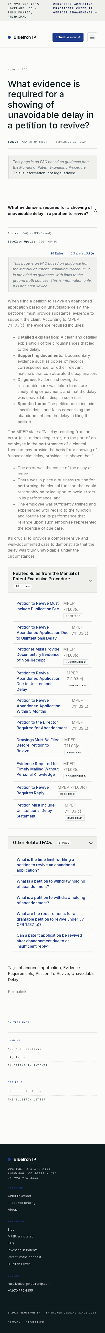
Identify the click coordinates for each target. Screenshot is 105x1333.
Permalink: (17, 991)
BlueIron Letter (19, 1264)
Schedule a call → (68, 37)
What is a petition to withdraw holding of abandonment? (51, 884)
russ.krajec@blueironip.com (29, 1283)
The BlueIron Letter (26, 1099)
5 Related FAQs (82, 253)
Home (11, 69)
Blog (11, 1229)
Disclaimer (35, 1322)
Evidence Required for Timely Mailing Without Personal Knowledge (38, 769)
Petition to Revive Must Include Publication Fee (38, 606)
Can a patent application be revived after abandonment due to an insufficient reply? (49, 941)
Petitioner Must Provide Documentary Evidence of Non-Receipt (38, 654)
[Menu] (92, 37)
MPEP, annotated (20, 1236)
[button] (52, 211)
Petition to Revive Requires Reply (33, 790)
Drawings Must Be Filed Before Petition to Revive (38, 745)
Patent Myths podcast (24, 1257)
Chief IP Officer (19, 1196)
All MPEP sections (25, 1049)
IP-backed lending (21, 1203)
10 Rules (57, 253)
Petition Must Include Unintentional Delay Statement (36, 810)
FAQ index (17, 1057)
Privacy (14, 1322)
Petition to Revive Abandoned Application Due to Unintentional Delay (43, 633)
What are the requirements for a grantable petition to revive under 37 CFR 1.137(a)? (50, 919)
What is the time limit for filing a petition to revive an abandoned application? (46, 865)
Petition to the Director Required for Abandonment (42, 725)
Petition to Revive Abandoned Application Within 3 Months (38, 706)
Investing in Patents (27, 1065)
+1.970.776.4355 (20, 1290)
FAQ (24, 69)
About (12, 1209)
